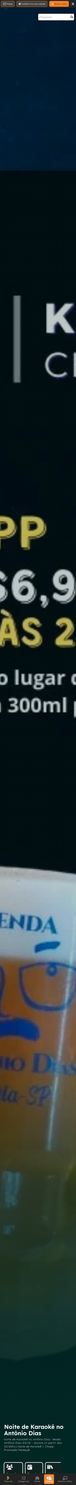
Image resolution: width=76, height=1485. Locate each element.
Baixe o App (60, 3)
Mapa (9, 3)
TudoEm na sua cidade (33, 3)
